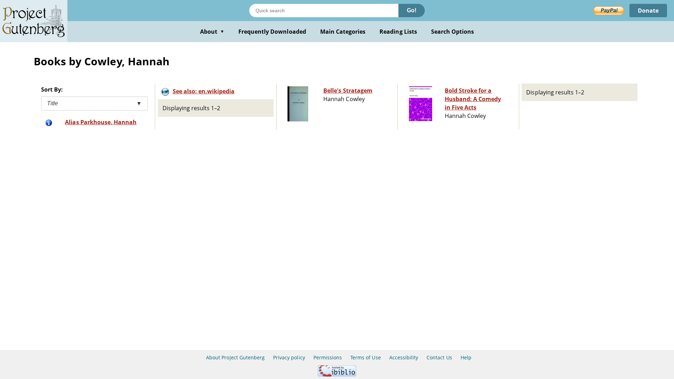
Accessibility (403, 357)
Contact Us (439, 357)
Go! (411, 10)
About (212, 31)
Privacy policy (289, 357)
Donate (648, 10)
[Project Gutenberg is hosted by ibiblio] (337, 374)
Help (466, 357)
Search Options (452, 31)
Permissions (327, 357)
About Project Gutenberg (235, 357)
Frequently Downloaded (272, 31)
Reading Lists (398, 31)
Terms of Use (365, 357)
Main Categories (343, 31)
